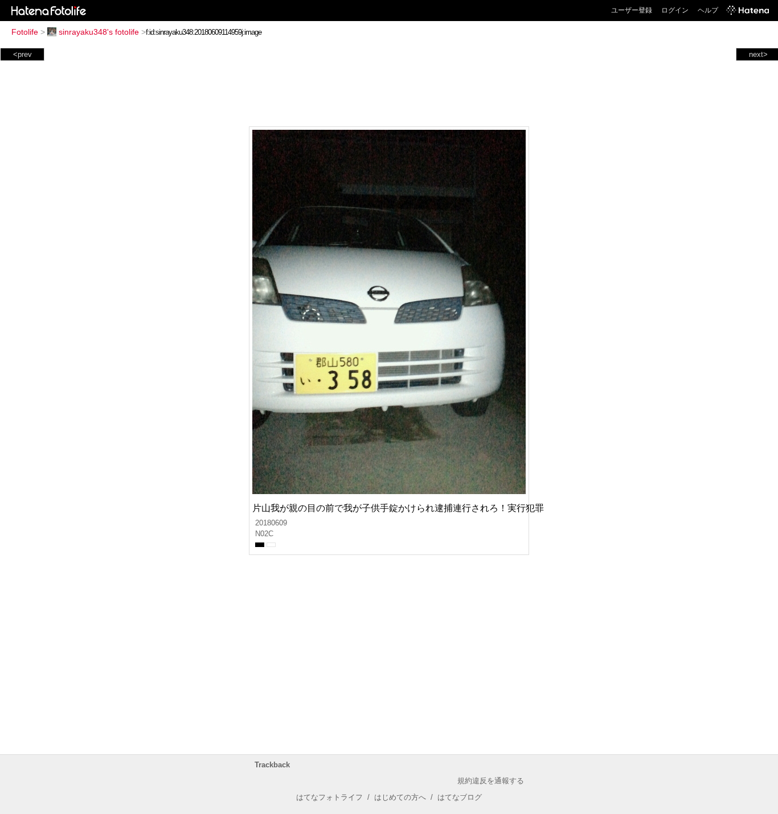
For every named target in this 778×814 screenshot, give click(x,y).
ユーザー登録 (631, 10)
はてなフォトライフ (329, 797)
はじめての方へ (400, 797)
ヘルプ (708, 10)
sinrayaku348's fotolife (99, 31)
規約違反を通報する (490, 780)
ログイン (675, 10)
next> (758, 54)
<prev (22, 54)
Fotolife (24, 31)
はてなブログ (459, 797)
